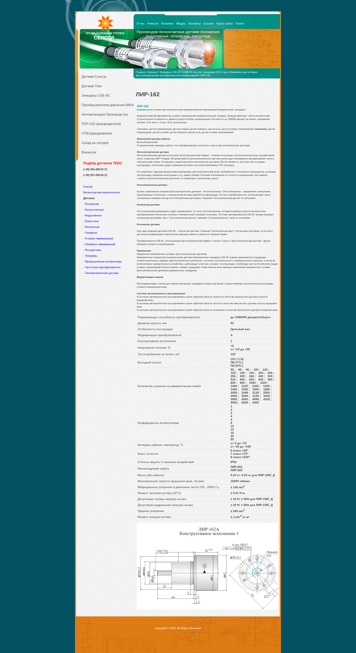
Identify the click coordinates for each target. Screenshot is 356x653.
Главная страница (146, 72)
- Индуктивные (92, 215)
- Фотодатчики (92, 250)
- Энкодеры (90, 255)
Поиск (240, 23)
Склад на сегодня (95, 143)
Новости (152, 23)
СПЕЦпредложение (97, 133)
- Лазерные (90, 232)
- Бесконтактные (93, 209)
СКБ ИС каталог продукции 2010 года (205, 72)
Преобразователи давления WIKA (106, 105)
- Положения (91, 203)
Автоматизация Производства (105, 114)
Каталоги (167, 23)
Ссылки (209, 23)
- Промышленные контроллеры (102, 261)
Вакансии (89, 152)
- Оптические (91, 226)
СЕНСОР (104, 38)
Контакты (194, 23)
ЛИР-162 (205, 75)
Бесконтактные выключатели (101, 192)
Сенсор (88, 186)
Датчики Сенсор (94, 76)
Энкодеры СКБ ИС (96, 95)
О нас (140, 23)
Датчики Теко (92, 86)
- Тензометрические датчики (100, 273)
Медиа (180, 23)
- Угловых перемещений (98, 238)
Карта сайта (225, 23)
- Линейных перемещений (99, 244)
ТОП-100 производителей (101, 124)
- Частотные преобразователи (102, 267)
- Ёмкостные (91, 221)
